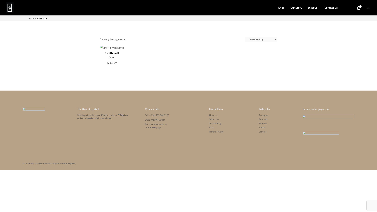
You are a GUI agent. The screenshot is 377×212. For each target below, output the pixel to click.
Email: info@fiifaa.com (155, 120)
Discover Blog (215, 123)
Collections (214, 119)
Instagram (263, 115)
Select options (110, 62)
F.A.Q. (211, 127)
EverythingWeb (69, 163)
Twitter (262, 127)
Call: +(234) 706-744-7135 (157, 115)
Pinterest (263, 123)
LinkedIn (263, 131)
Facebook (263, 119)
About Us (213, 115)
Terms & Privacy (216, 131)
